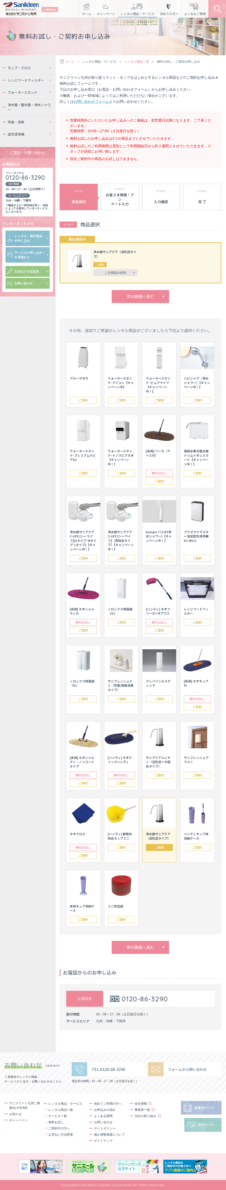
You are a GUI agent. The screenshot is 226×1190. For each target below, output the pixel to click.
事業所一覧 (142, 1110)
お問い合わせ (23, 283)
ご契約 (83, 400)
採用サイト (206, 1124)
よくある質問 (103, 1116)
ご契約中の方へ (59, 1128)
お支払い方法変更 (26, 271)
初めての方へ (169, 13)
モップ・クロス (19, 67)
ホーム (86, 13)
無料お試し (159, 473)
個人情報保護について (109, 1134)
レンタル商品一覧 (136, 61)
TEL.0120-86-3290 (108, 1069)
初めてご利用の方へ (108, 1103)
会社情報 (141, 1103)
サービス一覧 (57, 1116)
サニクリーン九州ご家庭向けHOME (24, 1105)
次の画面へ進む (140, 296)
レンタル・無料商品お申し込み (28, 238)
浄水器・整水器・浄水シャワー (29, 107)
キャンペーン (106, 13)
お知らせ (15, 1114)
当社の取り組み (145, 1116)
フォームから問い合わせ (187, 1069)
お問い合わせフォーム (91, 101)
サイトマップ (103, 1140)
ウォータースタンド (22, 92)
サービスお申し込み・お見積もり (29, 254)
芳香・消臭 (16, 122)
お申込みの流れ (105, 1110)
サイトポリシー (105, 1128)
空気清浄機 (16, 134)
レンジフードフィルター (26, 80)
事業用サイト (204, 1107)
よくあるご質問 (195, 13)
